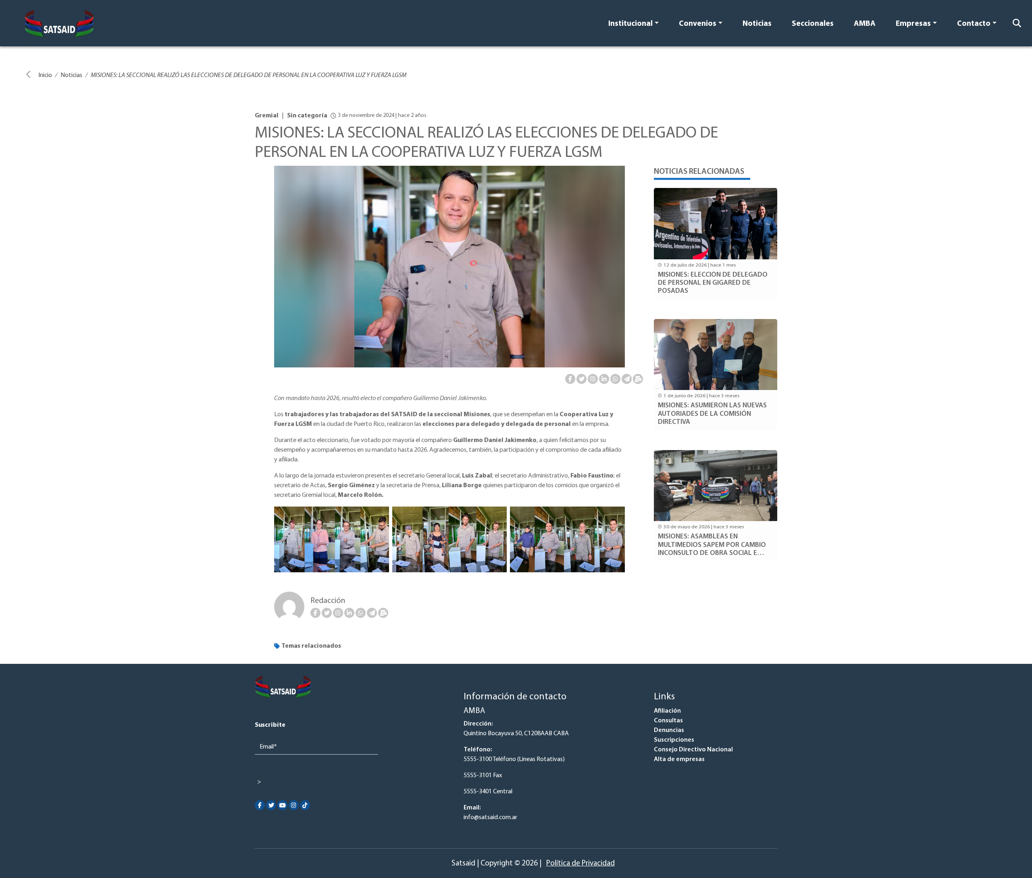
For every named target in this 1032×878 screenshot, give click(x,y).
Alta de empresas (679, 759)
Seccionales (813, 24)
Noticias (757, 24)
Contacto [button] (973, 24)
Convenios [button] (697, 24)
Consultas (668, 720)
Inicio (45, 75)
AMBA (865, 24)
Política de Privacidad (580, 864)
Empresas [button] (913, 24)
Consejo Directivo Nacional (693, 750)
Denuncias (669, 730)
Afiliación (667, 711)
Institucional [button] (630, 24)
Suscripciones (674, 740)
